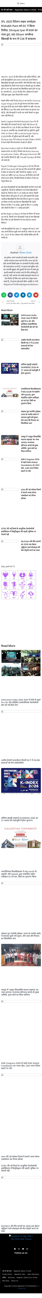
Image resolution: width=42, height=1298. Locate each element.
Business (11, 1277)
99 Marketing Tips (23, 1258)
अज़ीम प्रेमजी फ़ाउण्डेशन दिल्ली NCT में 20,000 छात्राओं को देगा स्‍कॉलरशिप (20, 761)
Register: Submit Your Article (27, 1277)
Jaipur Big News (33, 1274)
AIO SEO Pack (12, 1260)
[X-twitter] (19, 1249)
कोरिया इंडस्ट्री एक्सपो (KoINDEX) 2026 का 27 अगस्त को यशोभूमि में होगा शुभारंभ (19, 819)
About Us (14, 1281)
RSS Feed (5, 1281)
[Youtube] (23, 1249)
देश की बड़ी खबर (7, 9)
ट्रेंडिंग (4, 1277)
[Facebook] (15, 1249)
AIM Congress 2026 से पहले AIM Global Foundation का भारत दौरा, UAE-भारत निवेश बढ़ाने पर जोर (30, 465)
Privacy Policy (7, 1274)
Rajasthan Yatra (19, 1274)
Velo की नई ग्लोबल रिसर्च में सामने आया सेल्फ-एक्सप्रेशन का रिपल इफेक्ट (20, 1157)
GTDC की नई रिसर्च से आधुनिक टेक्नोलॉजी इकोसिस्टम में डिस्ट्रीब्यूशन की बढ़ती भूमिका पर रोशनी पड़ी (18, 531)
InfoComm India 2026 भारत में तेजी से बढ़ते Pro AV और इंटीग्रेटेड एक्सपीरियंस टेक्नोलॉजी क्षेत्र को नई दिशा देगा (20, 702)
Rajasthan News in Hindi (25, 9)
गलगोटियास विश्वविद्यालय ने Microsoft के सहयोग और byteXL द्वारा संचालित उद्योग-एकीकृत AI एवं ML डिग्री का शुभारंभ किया (19, 874)
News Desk (25, 252)
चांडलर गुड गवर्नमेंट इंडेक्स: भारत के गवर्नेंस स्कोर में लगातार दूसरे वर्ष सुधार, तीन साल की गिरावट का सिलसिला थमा (31, 417)
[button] (3, 295)
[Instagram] (27, 1249)
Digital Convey (8, 1258)
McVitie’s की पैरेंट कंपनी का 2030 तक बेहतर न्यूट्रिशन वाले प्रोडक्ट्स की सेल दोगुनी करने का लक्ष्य (20, 1228)
